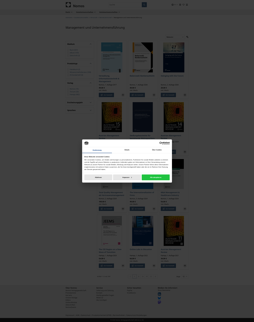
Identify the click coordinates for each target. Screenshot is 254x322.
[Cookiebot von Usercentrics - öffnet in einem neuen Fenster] (161, 143)
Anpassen (125, 177)
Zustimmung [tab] (97, 150)
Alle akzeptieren (155, 177)
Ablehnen (98, 177)
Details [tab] (127, 150)
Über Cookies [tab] (157, 150)
